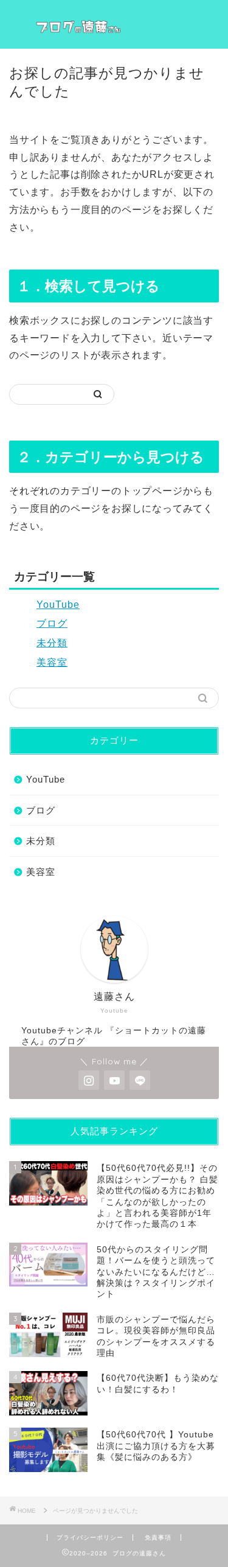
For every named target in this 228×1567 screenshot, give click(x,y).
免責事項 (158, 1537)
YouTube (58, 604)
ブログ (51, 623)
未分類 (51, 643)
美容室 (51, 662)
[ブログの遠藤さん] (114, 24)
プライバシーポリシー (90, 1537)
